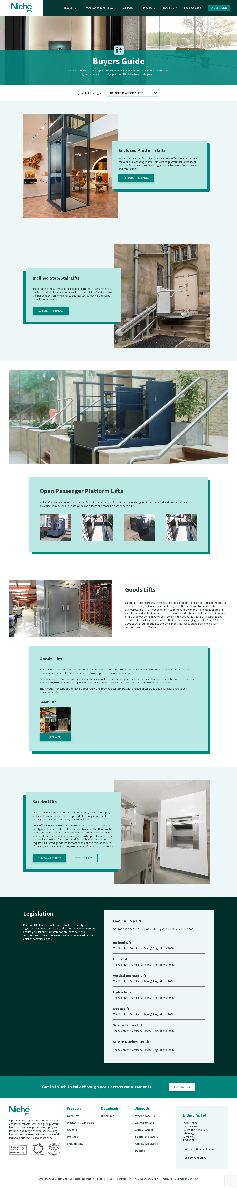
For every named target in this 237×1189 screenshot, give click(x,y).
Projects (149, 7)
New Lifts (70, 7)
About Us (168, 7)
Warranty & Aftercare (101, 7)
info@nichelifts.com (203, 1149)
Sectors (127, 7)
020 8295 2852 (192, 7)
